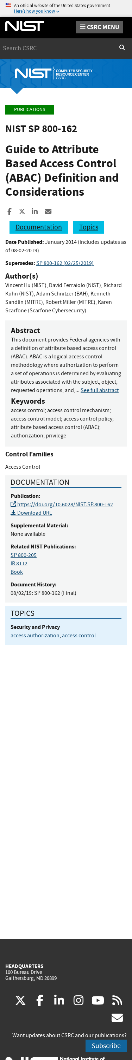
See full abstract (100, 390)
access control (79, 635)
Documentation (38, 227)
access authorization (35, 635)
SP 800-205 (24, 555)
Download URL (34, 512)
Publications (29, 109)
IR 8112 (19, 563)
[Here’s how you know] (66, 8)
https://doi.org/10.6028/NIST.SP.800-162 (64, 504)
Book (17, 571)
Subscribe (106, 1045)
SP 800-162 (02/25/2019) (65, 263)
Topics (88, 227)
